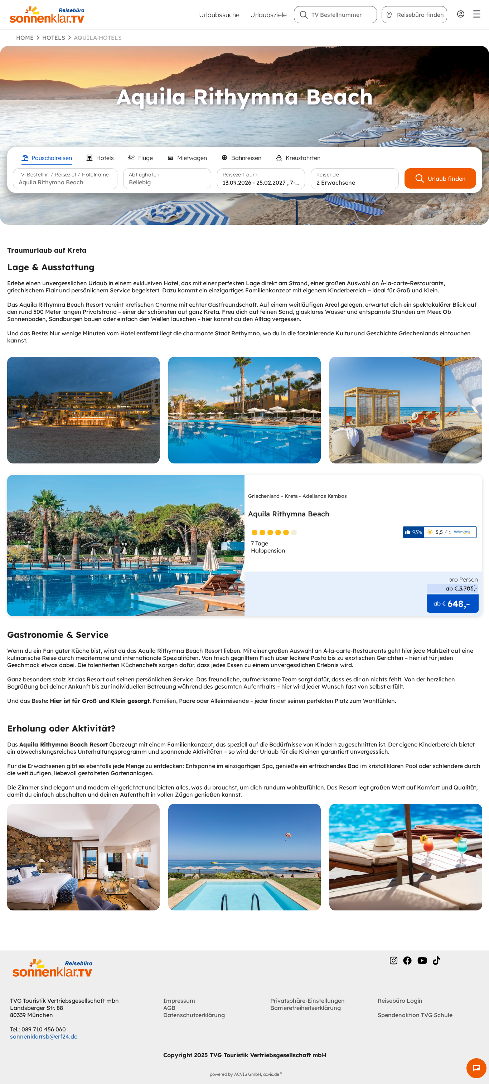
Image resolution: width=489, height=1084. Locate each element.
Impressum (179, 1000)
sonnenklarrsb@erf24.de (43, 1036)
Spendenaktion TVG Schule (415, 1015)
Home (25, 37)
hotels (53, 37)
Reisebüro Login (400, 1000)
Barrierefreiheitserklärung (305, 1007)
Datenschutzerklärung (194, 1015)
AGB (169, 1007)
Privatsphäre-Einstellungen (307, 1000)
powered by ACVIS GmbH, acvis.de (244, 1074)
